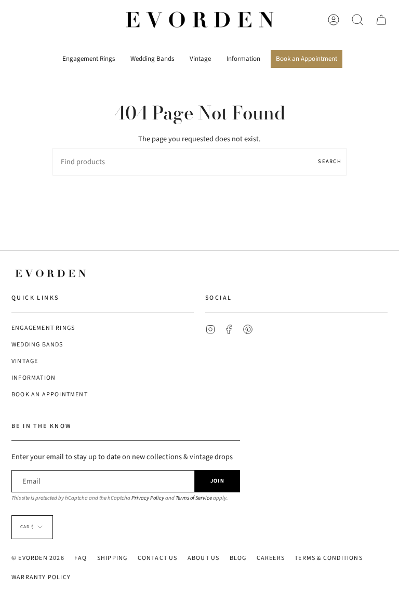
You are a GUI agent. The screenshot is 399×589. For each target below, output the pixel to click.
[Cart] (381, 19)
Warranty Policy (41, 577)
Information (33, 377)
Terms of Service (194, 498)
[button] (89, 55)
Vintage (24, 361)
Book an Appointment (49, 394)
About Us (204, 558)
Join (217, 481)
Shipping (112, 558)
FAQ (80, 558)
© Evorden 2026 (37, 558)
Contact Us (158, 558)
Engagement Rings (43, 328)
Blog (238, 558)
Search (329, 161)
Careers (271, 558)
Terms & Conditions (329, 558)
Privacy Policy (147, 498)
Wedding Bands (37, 344)
